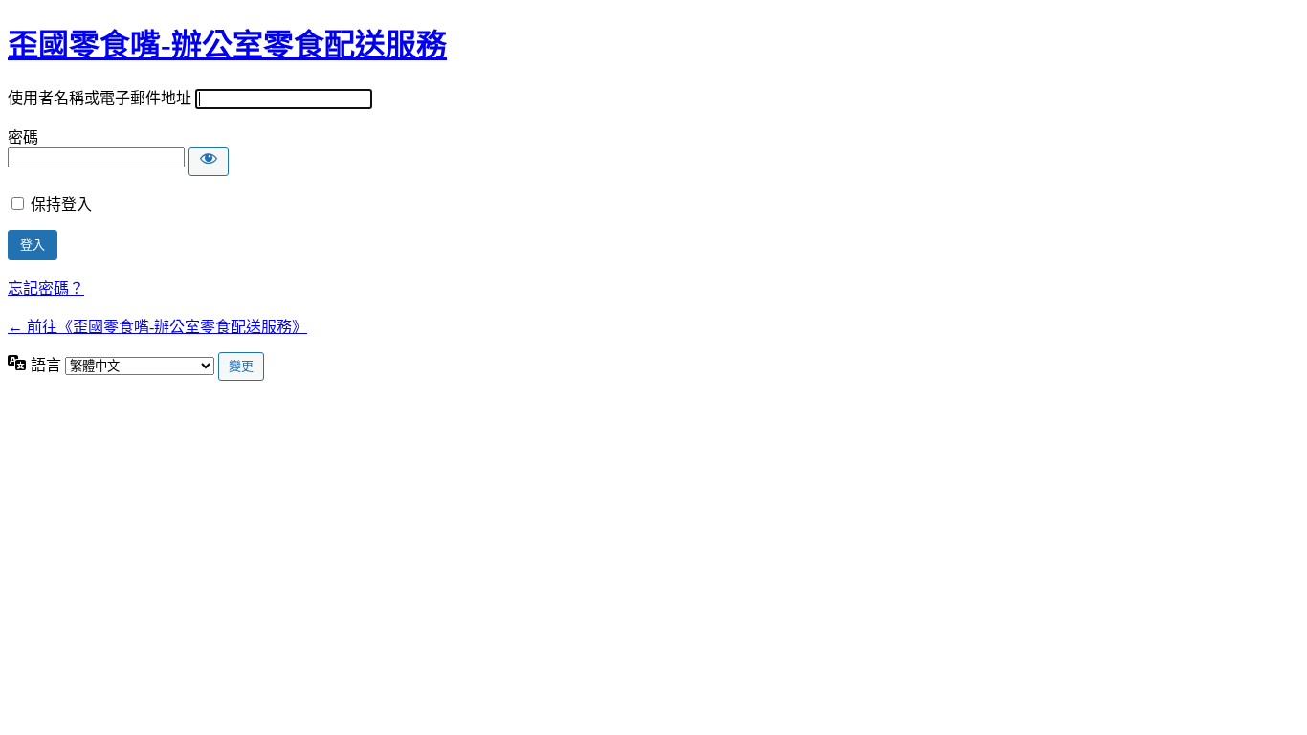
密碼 (23, 137)
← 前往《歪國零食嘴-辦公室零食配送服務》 (157, 327)
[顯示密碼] (208, 161)
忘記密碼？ (46, 288)
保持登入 (61, 204)
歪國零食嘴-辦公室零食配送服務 (227, 45)
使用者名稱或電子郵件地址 (99, 98)
